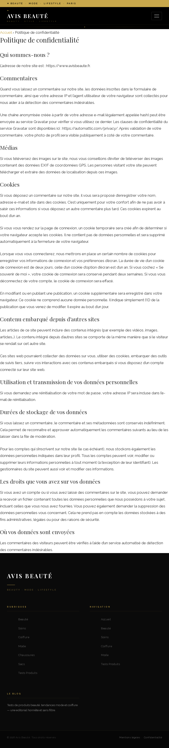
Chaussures (26, 655)
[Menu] (156, 16)
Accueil (6, 32)
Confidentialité (153, 737)
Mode (22, 646)
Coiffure (23, 637)
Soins (22, 628)
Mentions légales (129, 737)
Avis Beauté (30, 576)
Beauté (23, 619)
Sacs (21, 664)
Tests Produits (27, 673)
